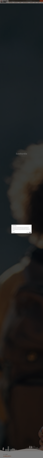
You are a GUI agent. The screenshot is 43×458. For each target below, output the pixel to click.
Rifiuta (27, 232)
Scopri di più (13, 232)
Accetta (30, 232)
